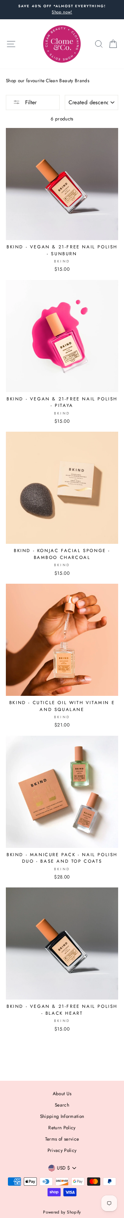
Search (62, 1104)
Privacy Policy (62, 1150)
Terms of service (62, 1138)
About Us (62, 1093)
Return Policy (61, 1127)
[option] (62, 9)
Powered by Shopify (62, 1212)
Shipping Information (62, 1116)
